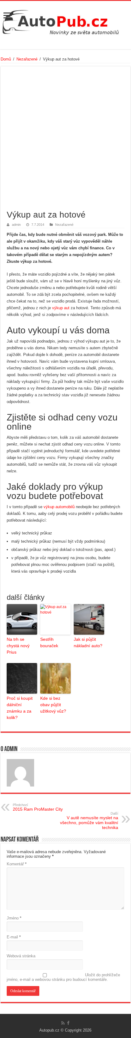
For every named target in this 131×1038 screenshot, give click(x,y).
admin (16, 224)
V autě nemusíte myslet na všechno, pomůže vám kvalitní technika (89, 821)
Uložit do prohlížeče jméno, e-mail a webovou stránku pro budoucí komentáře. (63, 977)
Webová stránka (21, 956)
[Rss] (63, 1023)
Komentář (17, 864)
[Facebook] (68, 1023)
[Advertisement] (65, 141)
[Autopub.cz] (65, 20)
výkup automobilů (59, 506)
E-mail (14, 937)
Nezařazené (26, 59)
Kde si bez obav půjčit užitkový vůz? (53, 704)
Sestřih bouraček (49, 642)
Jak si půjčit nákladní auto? (88, 642)
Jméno (14, 918)
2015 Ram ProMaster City (38, 807)
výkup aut (60, 308)
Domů (6, 59)
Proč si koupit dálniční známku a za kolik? (20, 708)
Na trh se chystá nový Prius (18, 646)
